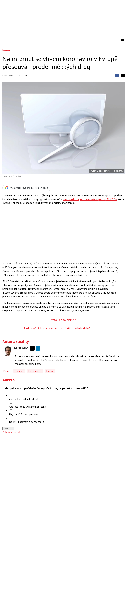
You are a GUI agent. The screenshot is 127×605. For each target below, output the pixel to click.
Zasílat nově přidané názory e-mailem (43, 328)
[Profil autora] (7, 351)
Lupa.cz (6, 49)
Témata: (7, 371)
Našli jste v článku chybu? (77, 328)
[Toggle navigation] (122, 39)
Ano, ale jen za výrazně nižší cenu (27, 406)
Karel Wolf (8, 75)
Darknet (19, 371)
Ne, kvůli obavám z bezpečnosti (26, 421)
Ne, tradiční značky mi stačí (24, 414)
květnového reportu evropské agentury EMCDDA (90, 199)
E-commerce (35, 371)
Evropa (50, 371)
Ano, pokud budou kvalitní (23, 399)
